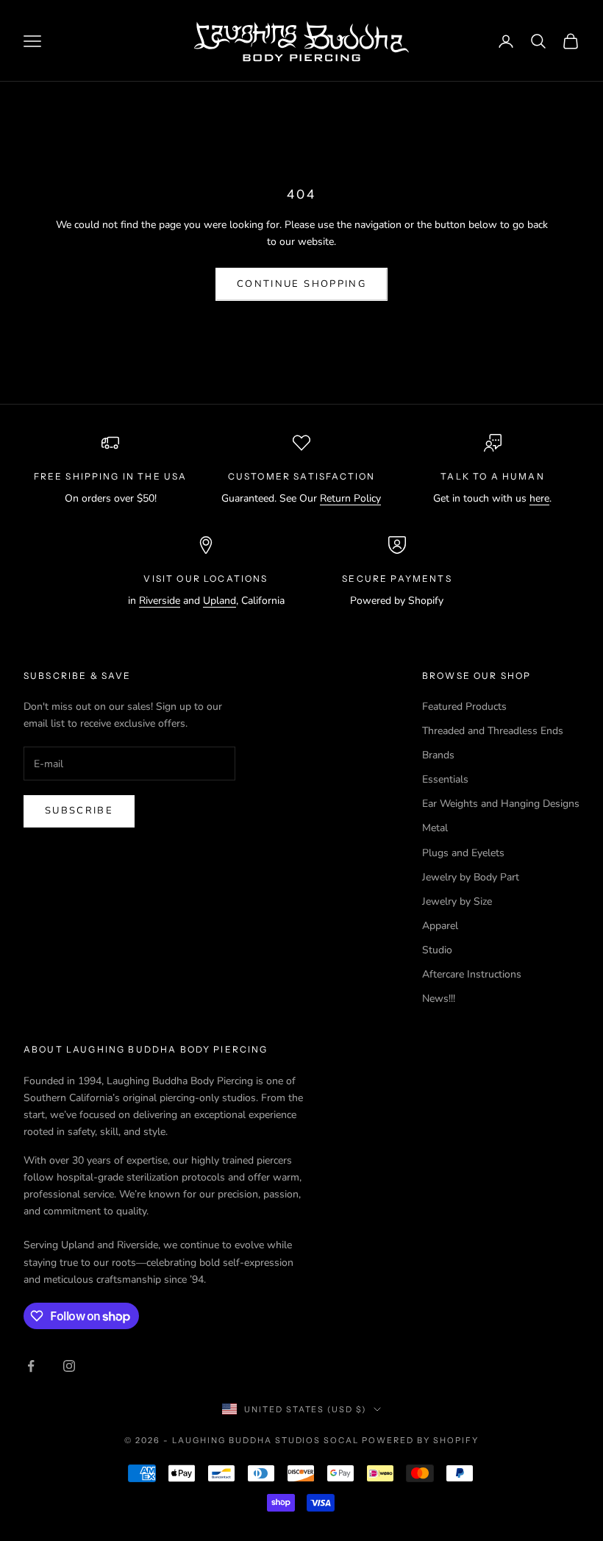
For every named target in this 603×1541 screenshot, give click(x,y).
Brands (438, 755)
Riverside (159, 601)
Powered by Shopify (420, 1440)
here (539, 498)
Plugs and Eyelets (463, 853)
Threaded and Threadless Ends (492, 731)
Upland (219, 601)
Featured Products (464, 706)
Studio (437, 950)
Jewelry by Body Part (470, 877)
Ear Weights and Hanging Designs (500, 804)
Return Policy (350, 498)
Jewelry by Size (457, 901)
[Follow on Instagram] (69, 1366)
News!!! (438, 999)
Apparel (440, 926)
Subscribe (79, 810)
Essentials (445, 779)
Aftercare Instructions (471, 974)
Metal (435, 828)
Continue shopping (301, 284)
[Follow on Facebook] (31, 1366)
